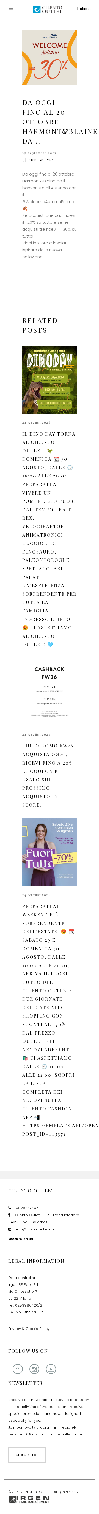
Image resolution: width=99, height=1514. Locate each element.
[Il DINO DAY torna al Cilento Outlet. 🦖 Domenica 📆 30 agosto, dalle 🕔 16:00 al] (49, 380)
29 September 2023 (39, 153)
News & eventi (43, 160)
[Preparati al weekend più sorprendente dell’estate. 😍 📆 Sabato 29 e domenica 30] (49, 852)
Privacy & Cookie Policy (29, 1328)
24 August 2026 (36, 422)
